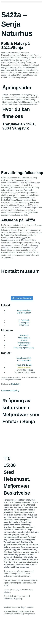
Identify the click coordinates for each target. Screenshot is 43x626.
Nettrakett (15, 384)
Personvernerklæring (10, 391)
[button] (21, 2)
